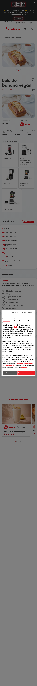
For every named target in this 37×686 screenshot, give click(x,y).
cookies (24, 368)
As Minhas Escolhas (9, 373)
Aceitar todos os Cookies (26, 373)
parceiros (6, 321)
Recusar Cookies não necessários (23, 312)
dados (16, 327)
